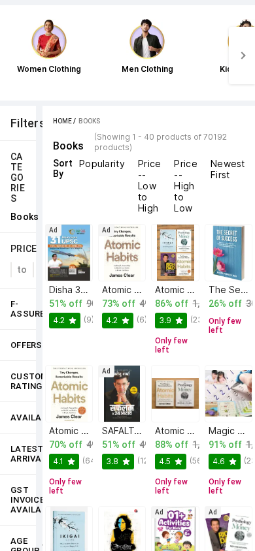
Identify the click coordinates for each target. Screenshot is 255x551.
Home (62, 121)
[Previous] (13, 55)
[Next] (242, 55)
